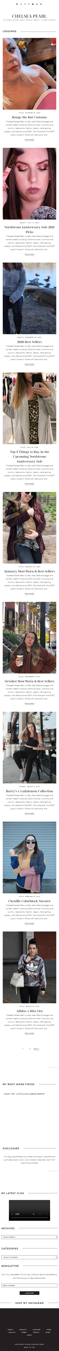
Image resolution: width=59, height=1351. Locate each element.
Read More (29, 139)
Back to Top (29, 1347)
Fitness (22, 786)
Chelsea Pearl (29, 16)
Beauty (23, 222)
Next (36, 1049)
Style (21, 113)
